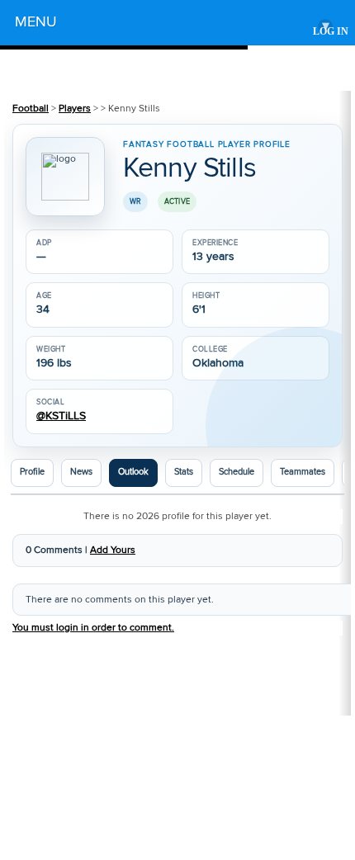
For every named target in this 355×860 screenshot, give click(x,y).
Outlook (133, 472)
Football (30, 108)
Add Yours (112, 550)
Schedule (236, 472)
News (81, 472)
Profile (32, 472)
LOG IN (330, 31)
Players (75, 108)
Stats (183, 472)
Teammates (302, 472)
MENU (172, 24)
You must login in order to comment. (93, 627)
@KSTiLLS (61, 416)
